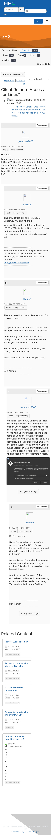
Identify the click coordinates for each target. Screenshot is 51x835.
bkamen (27, 299)
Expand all (9, 80)
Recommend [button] (42, 125)
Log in (38, 21)
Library (7, 55)
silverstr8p (12, 744)
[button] (5, 101)
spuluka (27, 204)
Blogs (21, 55)
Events (34, 55)
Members (8, 60)
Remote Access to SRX (16, 641)
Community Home (10, 50)
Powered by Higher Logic (25, 832)
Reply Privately (17, 150)
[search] (21, 9)
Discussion (29, 50)
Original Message (29, 491)
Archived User (13, 646)
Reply (5, 150)
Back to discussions (14, 74)
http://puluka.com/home (16, 262)
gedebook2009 (25, 141)
